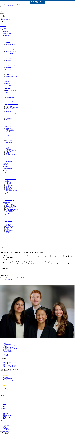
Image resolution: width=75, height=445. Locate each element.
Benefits (4, 352)
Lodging (7, 148)
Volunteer (7, 239)
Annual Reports (6, 388)
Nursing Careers (6, 342)
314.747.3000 (11, 5)
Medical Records (8, 224)
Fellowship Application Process (8, 280)
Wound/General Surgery (9, 200)
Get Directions (3, 19)
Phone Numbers (8, 225)
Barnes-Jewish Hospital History (9, 281)
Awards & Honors (6, 389)
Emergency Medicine (9, 180)
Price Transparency (6, 440)
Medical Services (6, 35)
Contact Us (8, 19)
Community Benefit (6, 390)
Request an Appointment (7, 33)
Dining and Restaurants (10, 147)
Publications (5, 427)
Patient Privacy (5, 439)
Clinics (6, 173)
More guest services (9, 132)
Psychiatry (7, 191)
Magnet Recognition (6, 417)
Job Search (5, 399)
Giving (4, 156)
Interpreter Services (9, 129)
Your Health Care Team (10, 154)
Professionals (5, 416)
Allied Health (5, 346)
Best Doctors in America (7, 387)
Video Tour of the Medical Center (9, 366)
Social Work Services (10, 130)
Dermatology (7, 174)
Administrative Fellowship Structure (9, 279)
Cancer (6, 172)
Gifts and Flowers (8, 214)
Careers (2, 339)
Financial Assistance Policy (11, 106)
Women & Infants (8, 199)
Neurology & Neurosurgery (10, 185)
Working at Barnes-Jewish (8, 351)
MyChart (2, 11)
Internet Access (9, 128)
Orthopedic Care (8, 187)
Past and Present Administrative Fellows (10, 282)
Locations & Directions (9, 210)
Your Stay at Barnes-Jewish (10, 226)
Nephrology (7, 184)
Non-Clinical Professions (7, 344)
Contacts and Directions (7, 362)
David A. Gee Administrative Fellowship (10, 345)
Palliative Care (8, 189)
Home (1, 244)
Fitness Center (7, 223)
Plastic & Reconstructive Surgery (11, 190)
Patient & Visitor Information (8, 101)
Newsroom (5, 426)
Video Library (5, 428)
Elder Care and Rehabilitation (10, 179)
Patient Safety (8, 151)
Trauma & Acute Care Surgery (10, 196)
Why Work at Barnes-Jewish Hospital (10, 365)
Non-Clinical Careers (7, 403)
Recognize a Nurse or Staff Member (12, 209)
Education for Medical (7, 415)
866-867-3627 (17, 369)
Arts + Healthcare (8, 238)
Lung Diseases (8, 183)
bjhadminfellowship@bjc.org (18, 272)
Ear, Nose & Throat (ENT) (10, 178)
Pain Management (8, 188)
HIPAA (4, 438)
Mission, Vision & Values (7, 391)
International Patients (9, 222)
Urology (6, 197)
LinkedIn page (30, 272)
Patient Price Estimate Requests (12, 107)
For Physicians (5, 413)
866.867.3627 (17, 4)
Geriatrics (7, 181)
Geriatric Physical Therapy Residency (10, 348)
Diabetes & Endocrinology (10, 175)
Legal (4, 437)
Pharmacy (8, 152)
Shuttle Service (9, 119)
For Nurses (5, 414)
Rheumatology (8, 193)
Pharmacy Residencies (7, 349)
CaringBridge (7, 208)
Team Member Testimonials (8, 353)
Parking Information (9, 118)
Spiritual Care (8, 131)
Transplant (7, 195)
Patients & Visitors (6, 202)
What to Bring (8, 149)
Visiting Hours (8, 153)
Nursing (4, 343)
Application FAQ (6, 354)
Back (6, 171)
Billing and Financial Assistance (11, 204)
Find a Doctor (5, 31)
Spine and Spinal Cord (9, 194)
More (4, 392)
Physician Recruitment (7, 350)
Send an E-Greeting (8, 213)
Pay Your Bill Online (10, 108)
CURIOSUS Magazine (7, 429)
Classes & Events (6, 425)
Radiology (7, 192)
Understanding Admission (11, 150)
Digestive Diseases (8, 176)
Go (1, 18)
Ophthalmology (8, 186)
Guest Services (8, 215)
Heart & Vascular (8, 182)
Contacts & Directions (7, 355)
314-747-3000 (11, 370)
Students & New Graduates (8, 347)
